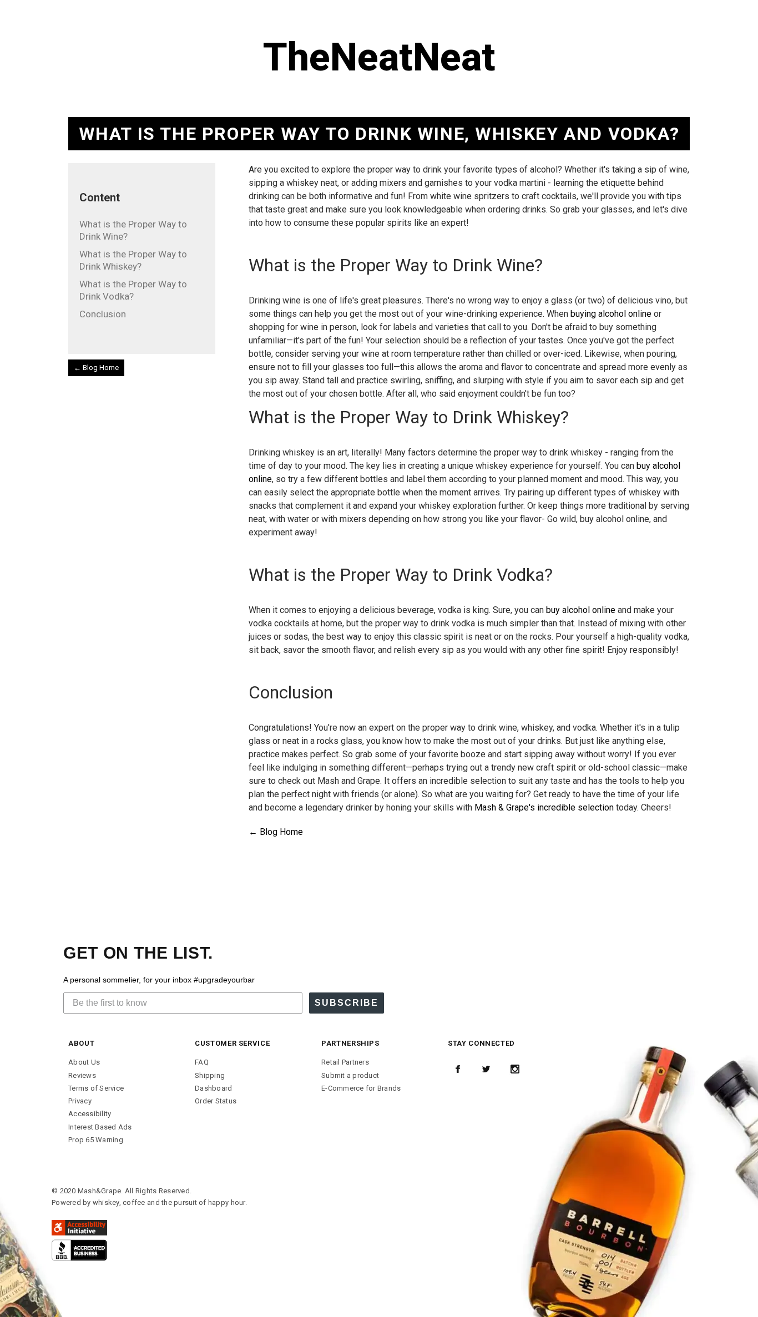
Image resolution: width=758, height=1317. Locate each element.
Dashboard (213, 1088)
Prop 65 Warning (95, 1140)
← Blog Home (96, 367)
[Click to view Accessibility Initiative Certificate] (79, 1227)
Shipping (210, 1075)
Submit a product (350, 1075)
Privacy (80, 1101)
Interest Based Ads (100, 1127)
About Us (84, 1062)
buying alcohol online (610, 313)
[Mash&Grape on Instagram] (515, 1069)
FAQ (202, 1062)
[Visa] (79, 1249)
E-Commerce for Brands (361, 1088)
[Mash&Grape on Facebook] (458, 1069)
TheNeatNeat (379, 57)
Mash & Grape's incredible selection (544, 807)
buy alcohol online (580, 610)
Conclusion (102, 314)
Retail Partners (345, 1062)
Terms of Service (96, 1088)
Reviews (82, 1075)
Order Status (215, 1101)
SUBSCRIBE (346, 1002)
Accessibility (89, 1114)
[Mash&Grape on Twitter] (486, 1069)
